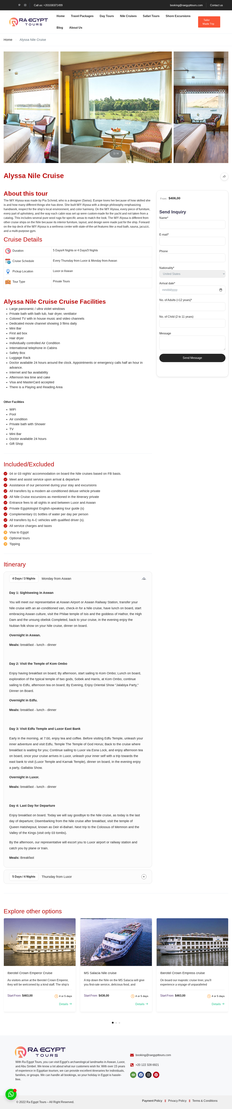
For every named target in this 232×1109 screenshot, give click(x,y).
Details (63, 1004)
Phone (163, 251)
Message (165, 333)
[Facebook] (141, 1075)
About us (75, 27)
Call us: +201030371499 (48, 5)
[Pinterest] (156, 1075)
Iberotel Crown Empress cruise (182, 973)
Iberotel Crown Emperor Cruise (29, 973)
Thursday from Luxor (42, 877)
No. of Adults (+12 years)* (175, 300)
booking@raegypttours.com (186, 5)
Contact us (216, 5)
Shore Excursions (178, 16)
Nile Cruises (128, 16)
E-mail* (164, 234)
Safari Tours (151, 16)
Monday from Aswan (41, 578)
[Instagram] (148, 1075)
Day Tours (107, 16)
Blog (60, 27)
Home (61, 16)
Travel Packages (82, 16)
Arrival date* (167, 283)
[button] (113, 1023)
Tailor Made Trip (208, 21)
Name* (163, 217)
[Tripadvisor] (133, 1075)
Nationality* (166, 267)
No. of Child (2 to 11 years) (176, 316)
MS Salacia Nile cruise (100, 973)
